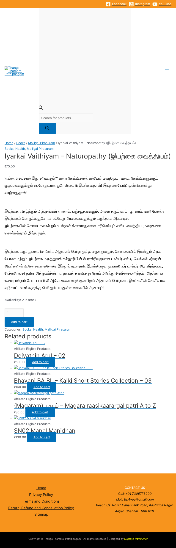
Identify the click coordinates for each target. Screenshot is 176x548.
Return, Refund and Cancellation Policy (41, 508)
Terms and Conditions (41, 501)
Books (20, 143)
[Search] (47, 128)
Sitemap (41, 514)
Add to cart (19, 322)
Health (20, 148)
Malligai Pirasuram (41, 143)
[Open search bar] (41, 108)
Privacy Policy (41, 494)
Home (9, 143)
